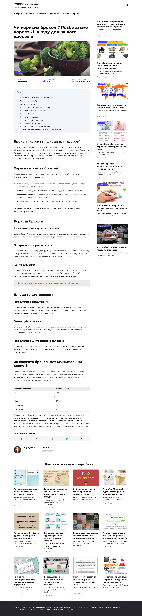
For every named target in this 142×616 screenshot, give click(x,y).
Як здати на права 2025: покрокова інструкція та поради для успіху (115, 579)
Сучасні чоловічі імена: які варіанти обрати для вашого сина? (111, 146)
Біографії (18, 14)
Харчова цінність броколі (31, 101)
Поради (75, 14)
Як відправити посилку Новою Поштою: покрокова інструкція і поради (55, 493)
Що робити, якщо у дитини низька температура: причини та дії (112, 208)
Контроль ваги (30, 114)
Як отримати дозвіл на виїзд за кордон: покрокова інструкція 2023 (84, 581)
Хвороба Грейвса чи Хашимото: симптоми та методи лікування (109, 166)
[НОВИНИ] (112, 59)
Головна (17, 21)
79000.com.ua (26, 4)
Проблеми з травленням (34, 120)
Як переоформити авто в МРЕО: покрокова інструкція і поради (26, 491)
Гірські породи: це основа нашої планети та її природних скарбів (110, 65)
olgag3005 (29, 447)
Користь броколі (27, 104)
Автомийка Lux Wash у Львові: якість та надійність (112, 248)
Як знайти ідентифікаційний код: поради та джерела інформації (25, 581)
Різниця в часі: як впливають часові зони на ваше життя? (111, 106)
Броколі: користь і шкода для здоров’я (37, 97)
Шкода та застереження (30, 117)
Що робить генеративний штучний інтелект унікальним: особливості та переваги (112, 24)
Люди (19, 71)
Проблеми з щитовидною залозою (38, 126)
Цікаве (66, 14)
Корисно (30, 14)
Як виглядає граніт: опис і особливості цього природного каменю (85, 535)
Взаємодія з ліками (32, 123)
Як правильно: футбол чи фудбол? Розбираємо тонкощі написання (26, 535)
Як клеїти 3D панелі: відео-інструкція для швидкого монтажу (113, 491)
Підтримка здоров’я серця (35, 111)
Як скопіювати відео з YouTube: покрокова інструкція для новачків (115, 535)
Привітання (54, 14)
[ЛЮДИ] (112, 101)
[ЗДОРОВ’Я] (112, 201)
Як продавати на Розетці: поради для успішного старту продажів (53, 581)
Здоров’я (41, 14)
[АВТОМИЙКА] (112, 243)
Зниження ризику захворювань (37, 108)
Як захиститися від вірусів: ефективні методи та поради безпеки (53, 537)
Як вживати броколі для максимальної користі (40, 130)
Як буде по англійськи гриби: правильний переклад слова (84, 491)
